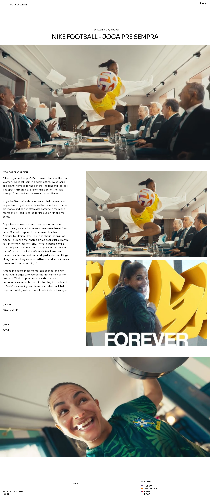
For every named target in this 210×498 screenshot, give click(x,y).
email (78, 488)
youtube (80, 493)
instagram (81, 490)
